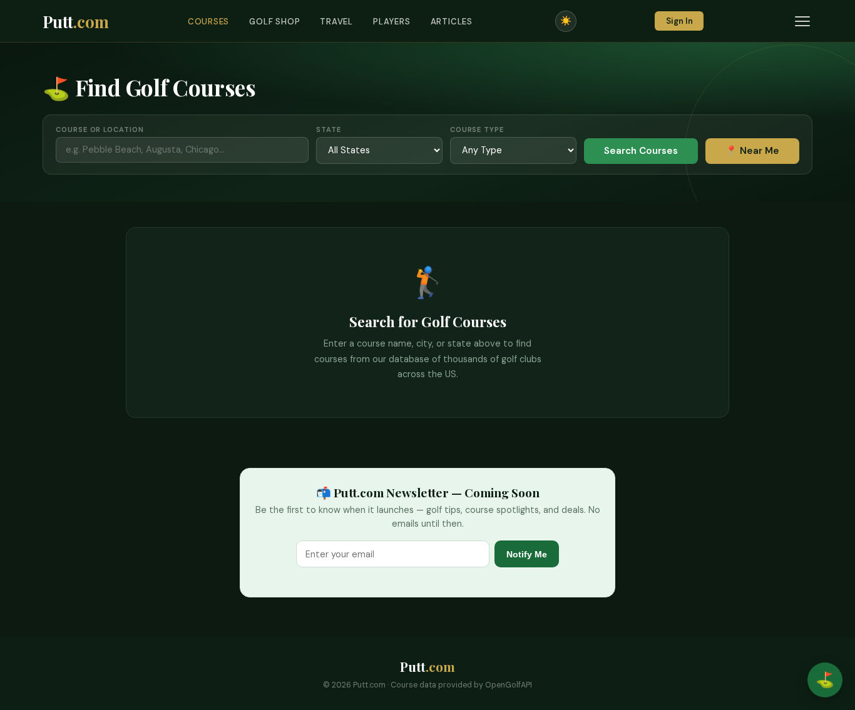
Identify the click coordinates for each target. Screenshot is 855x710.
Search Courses (641, 151)
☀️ (565, 21)
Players (392, 21)
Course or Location (99, 129)
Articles (452, 21)
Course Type (477, 129)
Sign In (679, 21)
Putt (76, 21)
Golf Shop (274, 21)
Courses (209, 21)
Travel (336, 21)
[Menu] (802, 21)
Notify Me (526, 554)
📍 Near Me (752, 151)
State (328, 129)
